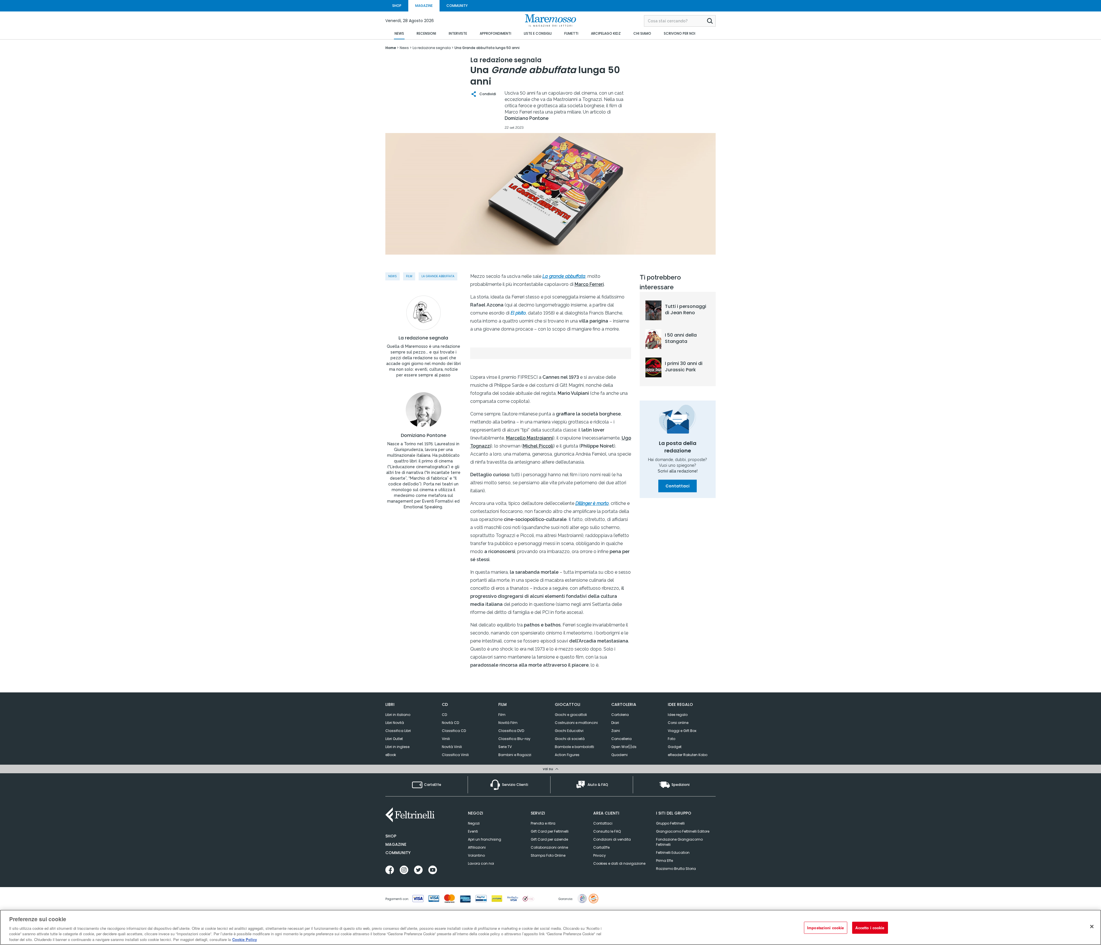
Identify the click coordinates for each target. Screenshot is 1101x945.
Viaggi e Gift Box (682, 730)
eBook (390, 754)
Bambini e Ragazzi (514, 754)
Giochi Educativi (569, 730)
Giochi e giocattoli (571, 714)
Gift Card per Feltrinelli (550, 831)
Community (398, 853)
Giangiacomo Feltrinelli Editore (682, 831)
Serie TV (505, 746)
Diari (615, 722)
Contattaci (677, 486)
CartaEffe (601, 847)
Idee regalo (678, 714)
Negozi (474, 823)
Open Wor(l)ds (624, 746)
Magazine (395, 844)
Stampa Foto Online (548, 855)
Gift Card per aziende (549, 839)
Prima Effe (664, 860)
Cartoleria (620, 714)
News (392, 276)
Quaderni (619, 754)
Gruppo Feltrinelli (670, 823)
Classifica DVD (511, 730)
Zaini (615, 730)
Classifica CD (454, 730)
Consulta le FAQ (607, 831)
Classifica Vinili (455, 754)
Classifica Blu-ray (514, 738)
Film (409, 276)
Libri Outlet (394, 738)
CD (444, 714)
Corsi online (678, 722)
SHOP (396, 5)
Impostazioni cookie (825, 927)
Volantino (476, 855)
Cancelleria (621, 738)
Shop (390, 836)
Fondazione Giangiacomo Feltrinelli (679, 842)
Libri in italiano (397, 714)
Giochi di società (570, 738)
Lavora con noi (481, 863)
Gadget (675, 746)
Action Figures (567, 754)
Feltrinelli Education (673, 852)
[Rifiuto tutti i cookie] (1092, 926)
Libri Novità (394, 722)
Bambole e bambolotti (574, 746)
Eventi (473, 831)
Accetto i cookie (869, 927)
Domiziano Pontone (423, 435)
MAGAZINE (424, 5)
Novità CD (450, 722)
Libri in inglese (397, 746)
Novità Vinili (452, 746)
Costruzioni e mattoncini (576, 722)
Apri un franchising (484, 839)
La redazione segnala (423, 338)
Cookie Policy (244, 939)
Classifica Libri (398, 730)
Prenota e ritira (543, 823)
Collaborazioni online (549, 847)
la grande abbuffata (437, 276)
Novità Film (508, 722)
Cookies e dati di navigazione (619, 863)
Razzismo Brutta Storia (676, 868)
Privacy (599, 855)
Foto (671, 738)
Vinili (446, 738)
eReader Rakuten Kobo (687, 754)
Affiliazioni (477, 847)
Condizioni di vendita (612, 839)
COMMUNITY (457, 5)
